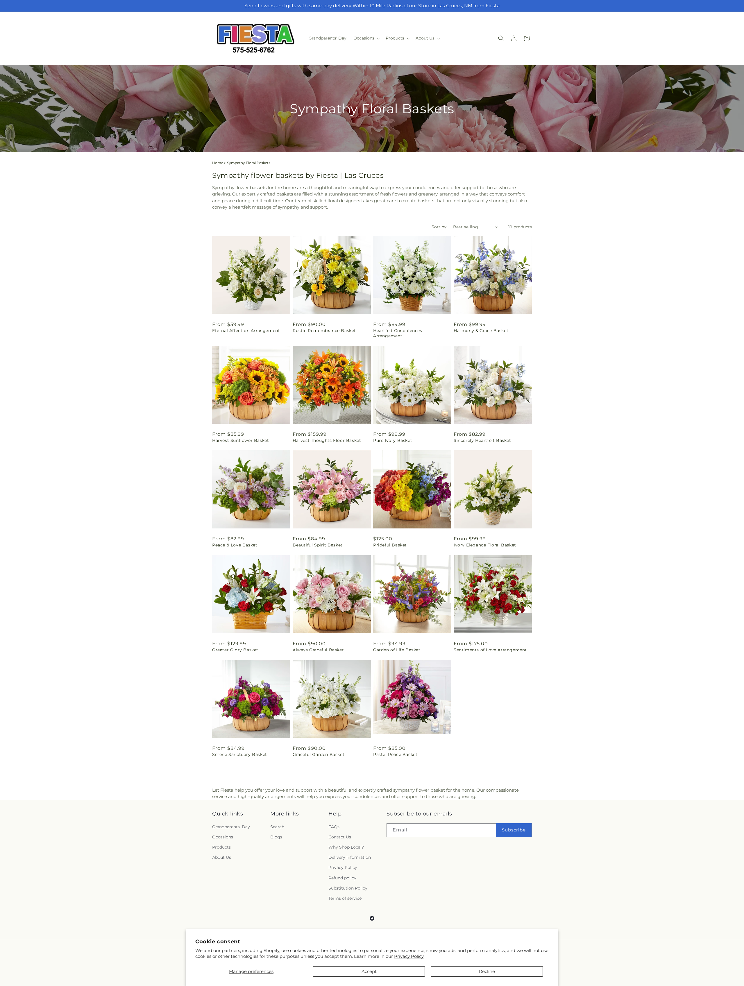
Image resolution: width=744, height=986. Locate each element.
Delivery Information (349, 857)
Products (221, 847)
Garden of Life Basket (397, 649)
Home (217, 163)
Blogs (276, 837)
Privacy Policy (409, 956)
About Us (221, 857)
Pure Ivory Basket (392, 440)
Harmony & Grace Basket (481, 330)
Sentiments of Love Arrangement (490, 649)
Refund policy (342, 878)
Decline (487, 971)
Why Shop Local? (346, 847)
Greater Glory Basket (235, 649)
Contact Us (339, 837)
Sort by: (439, 227)
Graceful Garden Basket (318, 754)
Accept (369, 971)
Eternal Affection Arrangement (246, 330)
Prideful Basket (390, 545)
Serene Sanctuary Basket (239, 754)
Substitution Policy (347, 888)
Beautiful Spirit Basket (318, 545)
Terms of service (345, 898)
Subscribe (514, 830)
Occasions (222, 837)
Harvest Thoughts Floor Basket (327, 440)
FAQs (333, 826)
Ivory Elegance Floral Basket (485, 545)
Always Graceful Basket (318, 649)
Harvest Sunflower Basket (240, 440)
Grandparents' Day (231, 826)
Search (277, 826)
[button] (366, 38)
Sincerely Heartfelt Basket (482, 440)
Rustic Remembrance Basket (324, 330)
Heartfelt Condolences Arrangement (397, 333)
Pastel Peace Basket (395, 754)
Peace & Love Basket (234, 545)
